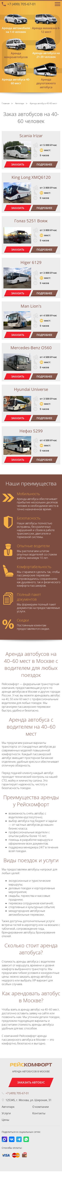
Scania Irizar (31, 135)
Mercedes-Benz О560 (31, 347)
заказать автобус (31, 1082)
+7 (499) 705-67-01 (21, 4)
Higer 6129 (31, 262)
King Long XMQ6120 (31, 177)
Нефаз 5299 (31, 431)
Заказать (17, 164)
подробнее (44, 164)
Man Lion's (31, 306)
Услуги (6, 1113)
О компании (40, 1107)
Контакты (38, 1113)
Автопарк (8, 1107)
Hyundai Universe (31, 389)
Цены (5, 1120)
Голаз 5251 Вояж (31, 221)
